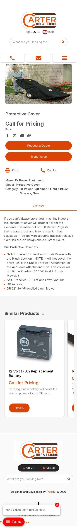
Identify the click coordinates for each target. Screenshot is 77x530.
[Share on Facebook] (7, 135)
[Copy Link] (29, 135)
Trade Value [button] (38, 156)
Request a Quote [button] (38, 145)
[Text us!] (13, 522)
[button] (12, 58)
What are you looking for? (31, 42)
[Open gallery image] (38, 84)
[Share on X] (15, 135)
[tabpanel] (38, 84)
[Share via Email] (22, 135)
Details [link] (19, 408)
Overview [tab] (38, 205)
